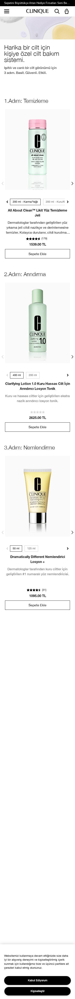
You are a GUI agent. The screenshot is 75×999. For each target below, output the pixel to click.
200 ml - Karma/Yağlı (25, 201)
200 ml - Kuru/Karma (58, 201)
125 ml (31, 548)
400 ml (17, 375)
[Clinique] (37, 11)
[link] (37, 149)
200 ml (33, 375)
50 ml (16, 548)
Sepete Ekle (37, 254)
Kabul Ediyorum (37, 980)
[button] (67, 11)
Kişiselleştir (38, 991)
